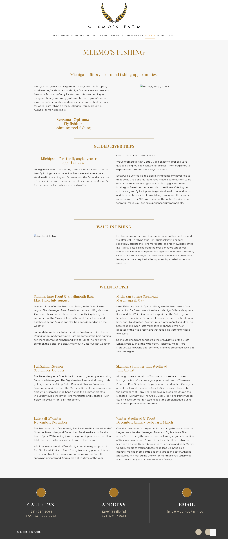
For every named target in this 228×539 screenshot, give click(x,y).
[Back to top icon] (213, 532)
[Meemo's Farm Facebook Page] (208, 532)
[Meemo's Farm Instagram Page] (198, 532)
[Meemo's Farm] (114, 15)
